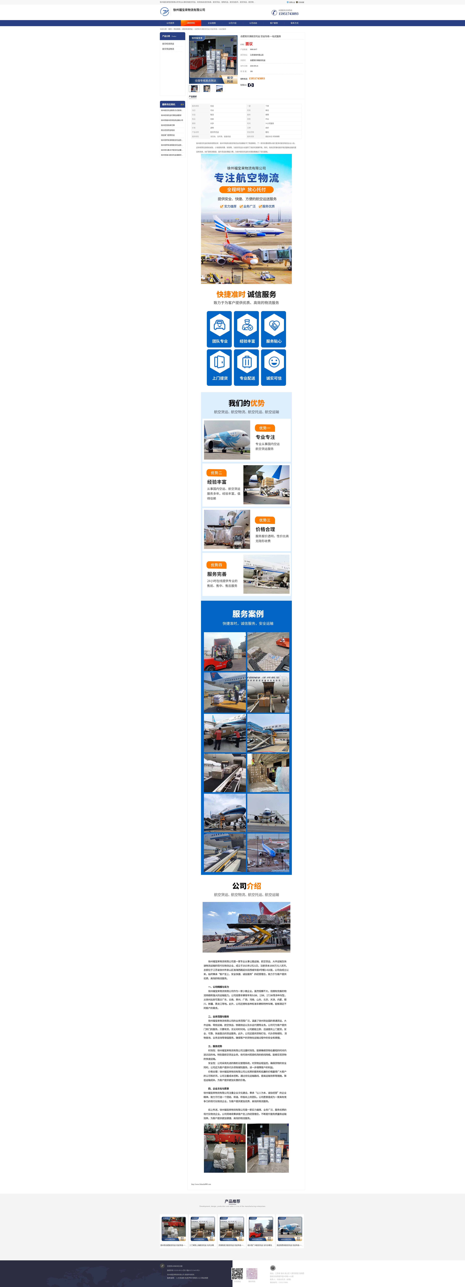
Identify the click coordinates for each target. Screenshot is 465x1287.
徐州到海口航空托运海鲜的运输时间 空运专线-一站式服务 (172, 155)
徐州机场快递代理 (168, 125)
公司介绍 (232, 23)
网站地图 (204, 1278)
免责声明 (188, 1278)
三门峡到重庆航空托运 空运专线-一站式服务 (235, 1245)
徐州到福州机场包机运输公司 (172, 120)
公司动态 (253, 23)
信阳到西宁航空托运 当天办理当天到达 (291, 1245)
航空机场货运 (187, 29)
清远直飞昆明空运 (168, 135)
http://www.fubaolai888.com (201, 1184)
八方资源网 (180, 1278)
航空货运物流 (168, 49)
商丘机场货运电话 (168, 130)
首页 (170, 29)
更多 (182, 104)
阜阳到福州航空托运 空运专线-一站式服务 (176, 1245)
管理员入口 (196, 1278)
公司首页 (170, 23)
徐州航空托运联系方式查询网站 (172, 110)
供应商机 (191, 23)
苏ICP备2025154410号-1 (191, 1270)
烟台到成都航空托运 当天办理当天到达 (204, 1245)
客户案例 (274, 23)
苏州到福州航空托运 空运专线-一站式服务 (263, 1245)
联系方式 (294, 23)
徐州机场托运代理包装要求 (171, 115)
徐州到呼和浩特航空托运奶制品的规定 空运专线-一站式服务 (172, 140)
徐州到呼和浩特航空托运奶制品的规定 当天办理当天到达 (172, 145)
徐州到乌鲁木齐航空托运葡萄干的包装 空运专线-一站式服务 (172, 150)
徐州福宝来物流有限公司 (175, 1274)
